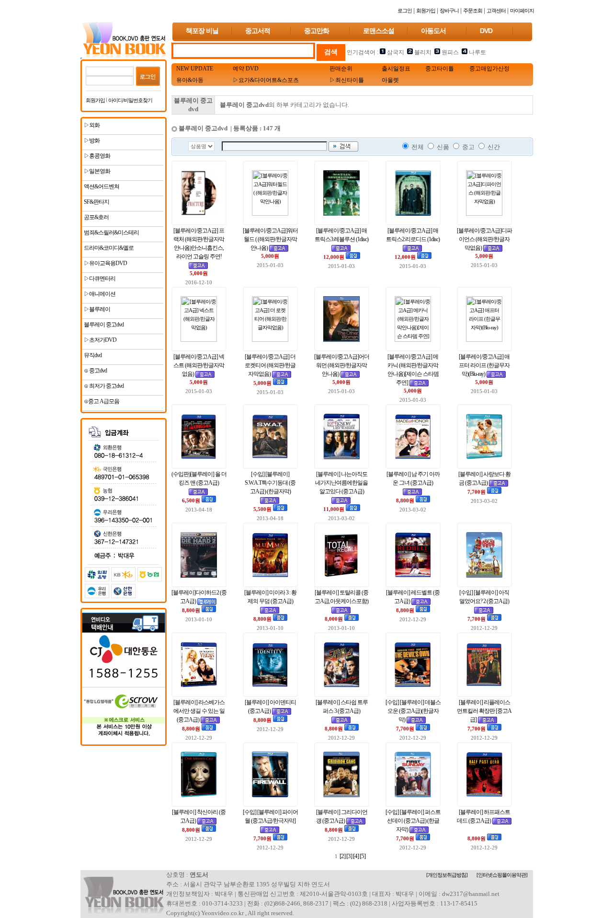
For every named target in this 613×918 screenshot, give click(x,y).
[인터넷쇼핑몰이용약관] (502, 875)
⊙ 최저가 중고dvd (103, 386)
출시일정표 (396, 68)
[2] (342, 856)
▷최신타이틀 (346, 80)
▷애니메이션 (99, 294)
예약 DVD (246, 68)
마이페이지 (522, 10)
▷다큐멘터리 (99, 278)
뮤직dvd (92, 355)
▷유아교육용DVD (105, 263)
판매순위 (340, 68)
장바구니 (449, 10)
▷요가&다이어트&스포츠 (266, 80)
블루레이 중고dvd (103, 324)
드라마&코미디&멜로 (108, 247)
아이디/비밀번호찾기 (130, 100)
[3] (349, 856)
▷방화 (91, 140)
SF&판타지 (96, 201)
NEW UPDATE (194, 68)
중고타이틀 (439, 68)
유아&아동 (190, 80)
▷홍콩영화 (96, 155)
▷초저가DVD (99, 340)
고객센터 (496, 10)
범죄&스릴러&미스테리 (111, 232)
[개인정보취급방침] (446, 875)
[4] (356, 856)
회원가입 (425, 10)
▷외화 (91, 125)
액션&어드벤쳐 (101, 186)
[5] (362, 856)
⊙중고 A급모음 (101, 401)
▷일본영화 (96, 171)
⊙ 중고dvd (95, 370)
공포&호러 (96, 217)
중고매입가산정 (489, 68)
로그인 (404, 10)
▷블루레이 (96, 309)
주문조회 (472, 10)
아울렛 (390, 80)
